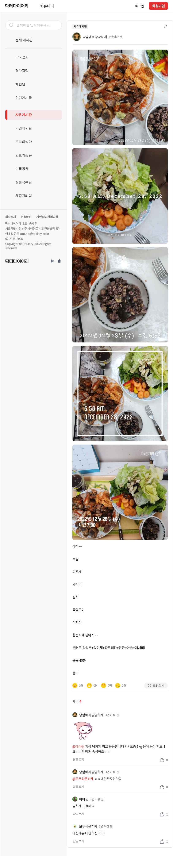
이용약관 (26, 217)
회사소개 (10, 217)
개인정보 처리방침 (47, 217)
